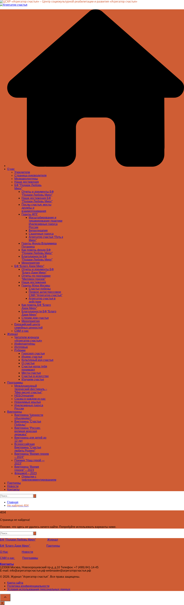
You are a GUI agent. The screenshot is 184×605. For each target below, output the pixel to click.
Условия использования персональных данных (38, 589)
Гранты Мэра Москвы (36, 285)
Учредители (22, 172)
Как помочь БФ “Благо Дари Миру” (36, 306)
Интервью (21, 347)
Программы (15, 382)
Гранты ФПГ (30, 214)
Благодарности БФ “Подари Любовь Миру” (37, 258)
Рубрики (20, 350)
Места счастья (31, 372)
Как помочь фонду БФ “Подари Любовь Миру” (37, 251)
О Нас (4, 551)
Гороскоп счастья (33, 353)
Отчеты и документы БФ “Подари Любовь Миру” (38, 193)
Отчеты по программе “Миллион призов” (36, 277)
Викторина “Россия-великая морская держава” (27, 431)
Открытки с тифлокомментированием (39, 478)
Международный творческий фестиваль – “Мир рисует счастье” (30, 389)
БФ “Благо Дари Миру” (29, 266)
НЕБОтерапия (24, 395)
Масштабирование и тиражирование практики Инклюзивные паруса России (45, 222)
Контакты (13, 489)
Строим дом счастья (35, 317)
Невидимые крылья (27, 402)
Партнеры (14, 483)
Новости (13, 486)
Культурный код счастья (37, 359)
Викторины (14, 411)
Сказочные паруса (41, 233)
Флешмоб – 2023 (25, 473)
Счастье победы (40, 288)
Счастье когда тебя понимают (34, 368)
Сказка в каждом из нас (30, 398)
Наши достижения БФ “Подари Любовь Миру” (37, 200)
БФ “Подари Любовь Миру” (18, 539)
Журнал (12, 334)
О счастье (28, 363)
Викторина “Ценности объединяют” (28, 416)
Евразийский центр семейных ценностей (28, 326)
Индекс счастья (32, 356)
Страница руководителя (30, 175)
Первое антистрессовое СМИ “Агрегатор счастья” (45, 293)
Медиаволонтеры (26, 178)
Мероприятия (31, 262)
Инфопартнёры (24, 343)
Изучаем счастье (33, 379)
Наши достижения (26, 181)
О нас (11, 168)
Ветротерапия (38, 230)
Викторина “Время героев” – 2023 (26, 468)
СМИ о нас (21, 330)
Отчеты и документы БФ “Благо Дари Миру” (38, 271)
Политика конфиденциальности (28, 586)
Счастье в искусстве (35, 376)
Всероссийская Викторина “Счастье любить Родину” (27, 447)
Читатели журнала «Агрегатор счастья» (28, 339)
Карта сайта (15, 582)
